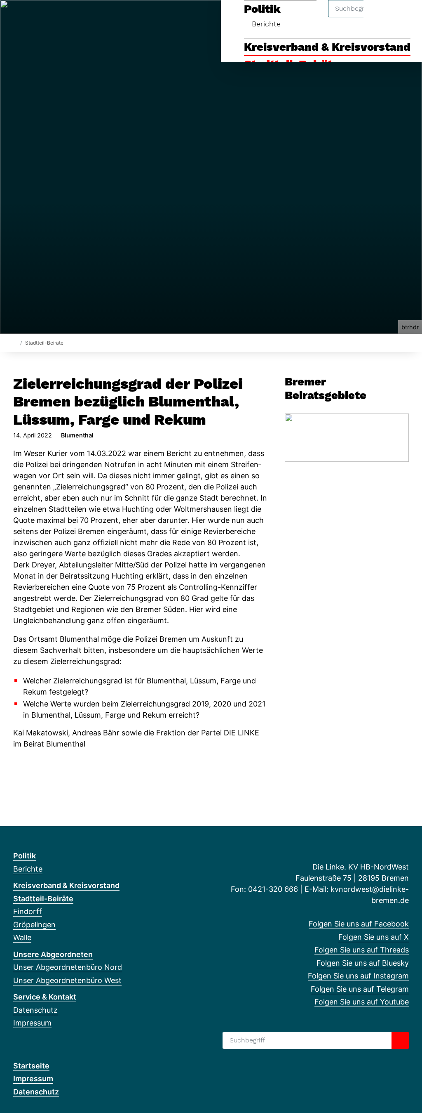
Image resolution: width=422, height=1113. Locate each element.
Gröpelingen (34, 924)
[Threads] (44, 17)
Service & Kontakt (44, 996)
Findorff (27, 911)
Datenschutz (35, 1010)
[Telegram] (85, 17)
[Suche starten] (400, 1040)
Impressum (32, 1022)
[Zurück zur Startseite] (15, 342)
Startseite (31, 1065)
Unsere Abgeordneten (53, 954)
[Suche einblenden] (380, 17)
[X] (31, 17)
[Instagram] (72, 17)
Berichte (27, 869)
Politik (24, 855)
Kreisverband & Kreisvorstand (327, 47)
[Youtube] (98, 17)
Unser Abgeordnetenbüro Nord (67, 967)
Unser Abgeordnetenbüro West (67, 980)
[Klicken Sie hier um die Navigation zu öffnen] (404, 17)
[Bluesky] (58, 17)
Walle (22, 937)
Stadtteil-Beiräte (44, 343)
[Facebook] (17, 17)
